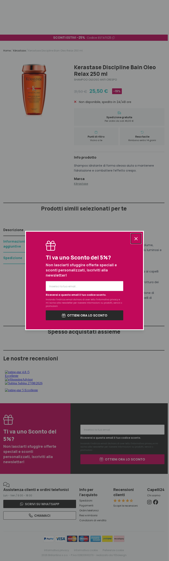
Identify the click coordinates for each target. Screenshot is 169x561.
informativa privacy (107, 299)
